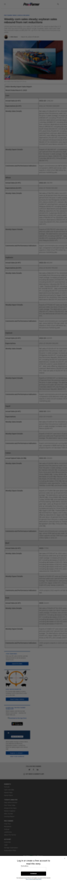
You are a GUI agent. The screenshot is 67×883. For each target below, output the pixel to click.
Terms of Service (29, 879)
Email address (24, 866)
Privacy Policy (38, 879)
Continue (33, 873)
